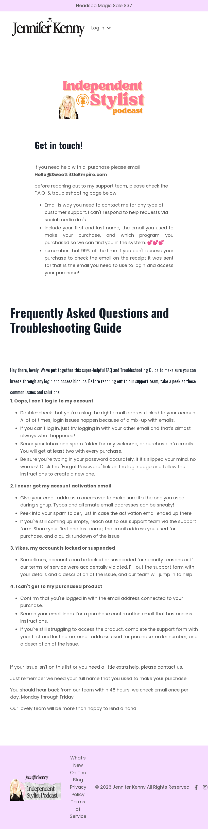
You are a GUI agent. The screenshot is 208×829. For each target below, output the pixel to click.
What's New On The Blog (78, 769)
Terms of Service (78, 809)
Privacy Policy (78, 791)
